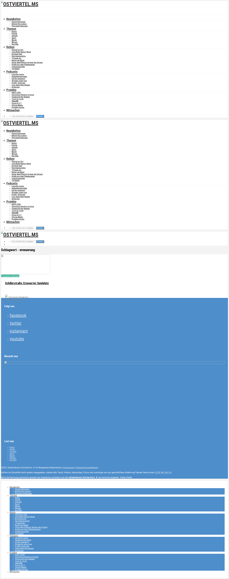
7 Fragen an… (17, 58)
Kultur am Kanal (18, 60)
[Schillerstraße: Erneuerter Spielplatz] (25, 273)
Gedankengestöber (19, 76)
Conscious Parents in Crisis (23, 95)
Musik (14, 40)
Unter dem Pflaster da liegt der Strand (27, 62)
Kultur (14, 32)
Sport (14, 38)
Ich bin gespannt (18, 79)
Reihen (10, 47)
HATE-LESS (16, 93)
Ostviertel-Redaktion (18, 297)
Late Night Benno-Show (21, 52)
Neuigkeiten (13, 19)
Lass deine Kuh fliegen (21, 85)
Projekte (11, 89)
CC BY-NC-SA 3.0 (162, 472)
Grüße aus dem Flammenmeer (23, 65)
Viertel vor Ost (17, 50)
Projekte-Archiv (18, 107)
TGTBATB (15, 69)
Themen (11, 28)
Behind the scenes (19, 24)
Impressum (68, 467)
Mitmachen (13, 110)
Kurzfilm (15, 44)
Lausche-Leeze (18, 74)
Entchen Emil (17, 54)
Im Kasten (16, 87)
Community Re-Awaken (21, 97)
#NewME (15, 101)
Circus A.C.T (17, 103)
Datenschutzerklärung (87, 467)
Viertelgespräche (18, 56)
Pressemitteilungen (20, 26)
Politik (14, 34)
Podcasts (12, 71)
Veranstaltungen (18, 22)
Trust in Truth (17, 99)
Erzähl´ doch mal (18, 83)
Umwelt (15, 36)
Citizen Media (17, 105)
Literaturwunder (18, 67)
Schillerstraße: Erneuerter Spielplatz (27, 283)
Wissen (14, 42)
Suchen (40, 116)
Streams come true (19, 81)
